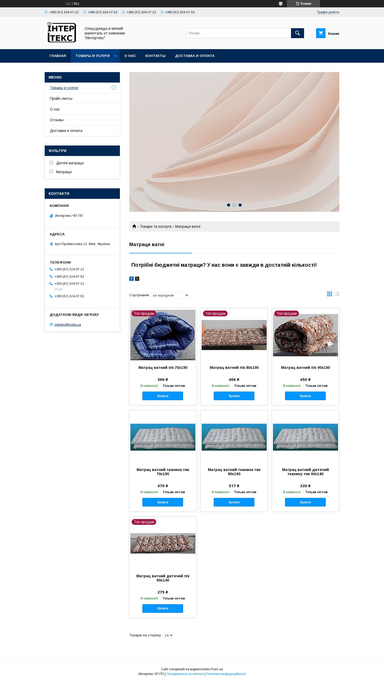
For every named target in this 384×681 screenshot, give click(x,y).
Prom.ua (217, 669)
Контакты (155, 56)
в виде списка (337, 295)
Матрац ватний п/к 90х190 (305, 367)
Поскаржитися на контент (185, 674)
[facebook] (131, 279)
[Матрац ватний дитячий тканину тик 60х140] (305, 437)
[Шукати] (297, 33)
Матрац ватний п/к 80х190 (234, 367)
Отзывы (56, 120)
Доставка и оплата (194, 56)
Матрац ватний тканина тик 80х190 (234, 472)
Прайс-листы (61, 98)
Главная (57, 56)
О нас (130, 56)
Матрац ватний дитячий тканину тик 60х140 (305, 472)
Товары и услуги (92, 56)
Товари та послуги (155, 226)
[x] (137, 279)
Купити (163, 396)
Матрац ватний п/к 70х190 (162, 367)
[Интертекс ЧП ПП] (61, 42)
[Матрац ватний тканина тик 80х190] (234, 437)
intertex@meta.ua (68, 325)
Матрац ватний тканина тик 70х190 (163, 472)
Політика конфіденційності (226, 674)
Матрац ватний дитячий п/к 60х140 (162, 578)
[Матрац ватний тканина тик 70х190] (163, 437)
